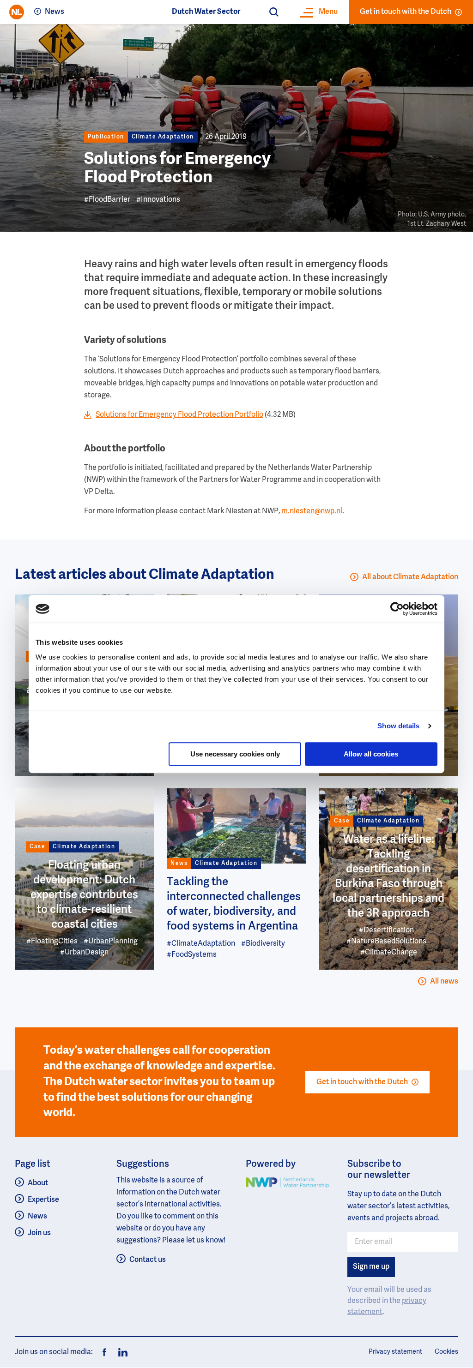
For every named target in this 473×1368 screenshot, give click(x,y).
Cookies (446, 1352)
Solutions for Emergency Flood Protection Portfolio (179, 415)
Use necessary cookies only (235, 754)
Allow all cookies (371, 754)
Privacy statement (395, 1352)
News (54, 12)
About (38, 1183)
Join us (39, 1233)
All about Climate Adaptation (410, 577)
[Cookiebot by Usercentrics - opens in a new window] (397, 609)
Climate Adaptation (163, 137)
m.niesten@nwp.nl (311, 511)
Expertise (43, 1200)
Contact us (147, 1260)
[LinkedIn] (120, 1352)
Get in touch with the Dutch (405, 12)
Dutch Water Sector (206, 12)
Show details (398, 726)
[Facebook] (104, 1352)
